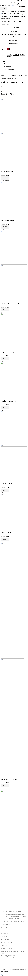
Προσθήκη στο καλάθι (15, 63)
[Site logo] (14, 5)
